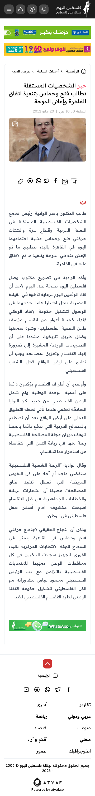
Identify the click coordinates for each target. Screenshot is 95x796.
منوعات (84, 727)
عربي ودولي (79, 716)
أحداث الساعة (48, 71)
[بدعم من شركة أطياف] (48, 781)
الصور (42, 751)
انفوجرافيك (80, 751)
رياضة (42, 716)
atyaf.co (57, 790)
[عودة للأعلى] (47, 663)
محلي (85, 739)
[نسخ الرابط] (20, 181)
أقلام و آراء (38, 739)
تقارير (85, 704)
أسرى (42, 704)
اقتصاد (41, 727)
